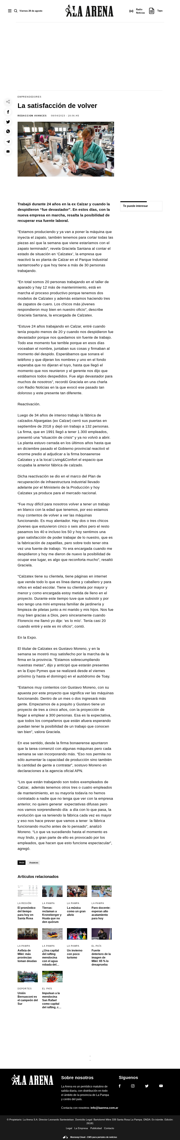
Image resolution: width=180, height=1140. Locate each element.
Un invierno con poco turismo (74, 954)
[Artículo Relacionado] (28, 891)
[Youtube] (161, 1086)
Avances (33, 862)
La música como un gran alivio (76, 911)
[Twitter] (147, 1086)
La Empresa (81, 1128)
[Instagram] (132, 1086)
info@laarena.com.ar (104, 1107)
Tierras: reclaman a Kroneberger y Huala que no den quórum (52, 914)
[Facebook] (119, 1086)
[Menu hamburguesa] (9, 11)
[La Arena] (89, 11)
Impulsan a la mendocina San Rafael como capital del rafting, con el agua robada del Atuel (52, 1004)
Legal (69, 1128)
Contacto (109, 1128)
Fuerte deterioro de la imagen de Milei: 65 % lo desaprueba (101, 957)
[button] (8, 112)
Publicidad (96, 1128)
